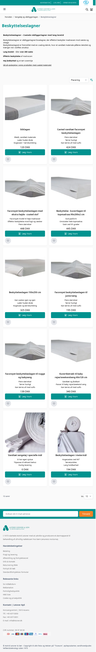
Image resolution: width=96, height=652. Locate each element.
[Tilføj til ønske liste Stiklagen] (8, 159)
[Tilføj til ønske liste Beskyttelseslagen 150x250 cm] (8, 322)
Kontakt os (45, 3)
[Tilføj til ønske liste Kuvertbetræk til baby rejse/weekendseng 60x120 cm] (54, 403)
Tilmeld (86, 513)
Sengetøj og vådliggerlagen (26, 17)
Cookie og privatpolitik (12, 598)
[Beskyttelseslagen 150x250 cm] (25, 270)
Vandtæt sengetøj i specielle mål (25, 455)
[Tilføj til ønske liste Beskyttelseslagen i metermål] (54, 481)
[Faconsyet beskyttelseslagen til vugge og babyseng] (25, 351)
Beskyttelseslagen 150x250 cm (25, 292)
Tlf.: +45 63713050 (10, 613)
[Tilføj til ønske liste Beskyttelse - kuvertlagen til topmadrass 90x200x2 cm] (54, 241)
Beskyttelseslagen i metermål (71, 455)
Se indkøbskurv (9, 584)
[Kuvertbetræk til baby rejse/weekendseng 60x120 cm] (71, 351)
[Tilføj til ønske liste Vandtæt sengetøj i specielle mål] (8, 481)
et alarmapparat (61, 535)
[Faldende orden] (91, 80)
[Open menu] (4, 9)
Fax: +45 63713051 (10, 617)
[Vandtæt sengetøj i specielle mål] (25, 432)
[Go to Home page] (43, 9)
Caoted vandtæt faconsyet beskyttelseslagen (71, 131)
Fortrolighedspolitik (11, 591)
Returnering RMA (10, 565)
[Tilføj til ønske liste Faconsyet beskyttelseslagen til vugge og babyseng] (8, 403)
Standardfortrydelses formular (16, 572)
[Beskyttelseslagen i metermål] (71, 432)
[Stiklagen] (25, 107)
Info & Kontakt (9, 561)
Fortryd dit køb (9, 568)
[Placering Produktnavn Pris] (78, 80)
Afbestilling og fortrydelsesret (15, 558)
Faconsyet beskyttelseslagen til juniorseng (71, 294)
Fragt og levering (10, 554)
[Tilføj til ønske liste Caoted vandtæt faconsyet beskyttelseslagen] (54, 159)
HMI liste (6, 594)
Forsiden (8, 17)
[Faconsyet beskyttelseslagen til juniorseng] (71, 270)
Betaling (6, 551)
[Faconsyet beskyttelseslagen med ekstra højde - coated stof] (25, 188)
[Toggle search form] (87, 10)
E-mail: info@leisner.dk (12, 620)
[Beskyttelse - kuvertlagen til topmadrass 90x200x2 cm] (71, 188)
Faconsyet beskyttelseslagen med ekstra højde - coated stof (25, 213)
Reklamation (8, 587)
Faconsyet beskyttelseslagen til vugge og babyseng (25, 375)
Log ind (57, 3)
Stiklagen (25, 129)
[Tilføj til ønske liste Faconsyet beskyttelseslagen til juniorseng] (54, 322)
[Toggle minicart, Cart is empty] (92, 10)
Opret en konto (69, 3)
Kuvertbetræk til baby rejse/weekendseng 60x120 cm (71, 375)
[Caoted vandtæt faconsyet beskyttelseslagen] (71, 107)
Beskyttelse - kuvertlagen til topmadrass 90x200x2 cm (71, 213)
